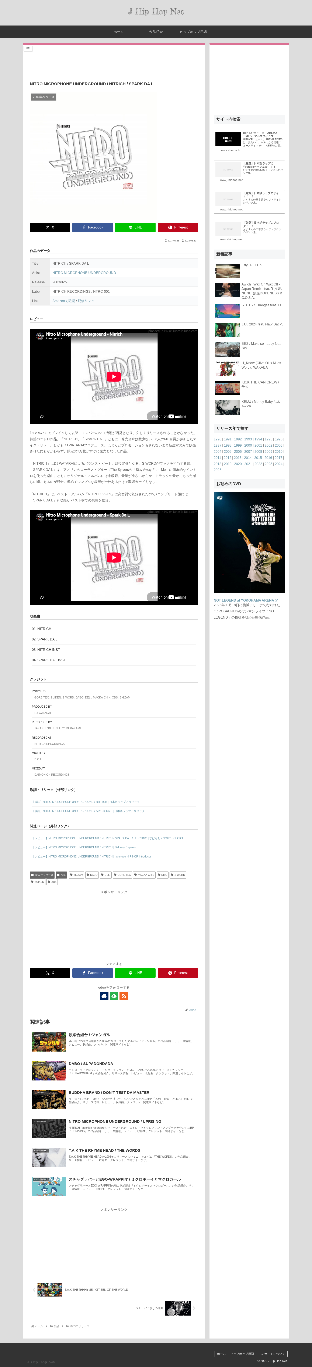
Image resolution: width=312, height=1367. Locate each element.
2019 (228, 464)
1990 (217, 439)
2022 (258, 464)
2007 (248, 451)
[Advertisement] (114, 61)
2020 (238, 464)
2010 (278, 451)
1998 (228, 445)
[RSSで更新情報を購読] (123, 996)
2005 (228, 451)
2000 (248, 445)
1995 (268, 439)
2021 (248, 464)
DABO (93, 874)
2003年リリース (44, 874)
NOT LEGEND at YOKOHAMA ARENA (244, 600)
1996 (278, 439)
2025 (217, 470)
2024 (278, 464)
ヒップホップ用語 (242, 1354)
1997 (217, 445)
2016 (268, 458)
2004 (217, 451)
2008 (258, 451)
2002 (268, 445)
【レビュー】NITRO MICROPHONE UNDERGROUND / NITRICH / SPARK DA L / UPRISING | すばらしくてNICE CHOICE (108, 838)
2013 (238, 458)
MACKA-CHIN (146, 874)
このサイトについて (272, 1354)
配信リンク (86, 301)
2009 (268, 451)
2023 (268, 464)
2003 (278, 445)
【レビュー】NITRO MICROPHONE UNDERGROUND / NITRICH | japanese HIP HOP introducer (91, 856)
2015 (258, 458)
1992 (238, 439)
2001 (258, 445)
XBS (53, 881)
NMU (164, 874)
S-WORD (179, 874)
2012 (227, 458)
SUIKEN (39, 881)
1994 (258, 439)
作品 (63, 874)
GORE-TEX (124, 874)
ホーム (221, 1354)
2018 (217, 464)
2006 (238, 451)
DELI (107, 874)
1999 (238, 445)
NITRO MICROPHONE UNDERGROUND (84, 273)
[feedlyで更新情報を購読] (114, 996)
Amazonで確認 (63, 301)
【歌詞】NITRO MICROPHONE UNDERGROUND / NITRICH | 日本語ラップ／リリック (86, 801)
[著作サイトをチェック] (104, 996)
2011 (217, 458)
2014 (248, 458)
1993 (248, 439)
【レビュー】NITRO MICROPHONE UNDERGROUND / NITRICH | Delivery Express (84, 847)
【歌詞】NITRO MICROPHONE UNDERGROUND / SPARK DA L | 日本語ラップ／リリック (88, 811)
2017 (278, 458)
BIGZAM (78, 874)
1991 (228, 439)
